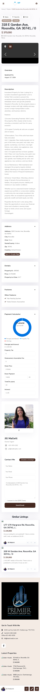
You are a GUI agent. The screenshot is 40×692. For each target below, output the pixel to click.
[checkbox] (5, 500)
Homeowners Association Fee (14, 358)
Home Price (8, 366)
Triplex (8, 9)
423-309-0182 (13, 445)
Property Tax (9, 350)
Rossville (32, 36)
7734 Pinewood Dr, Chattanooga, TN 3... (20, 667)
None (3, 38)
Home (3, 9)
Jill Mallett (11, 438)
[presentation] (5, 55)
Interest (7, 389)
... (24, 536)
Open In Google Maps (12, 254)
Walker (17, 243)
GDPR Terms (22, 501)
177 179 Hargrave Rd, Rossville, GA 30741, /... (19, 526)
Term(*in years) (10, 382)
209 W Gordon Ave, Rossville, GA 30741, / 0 (20, 552)
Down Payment (10, 374)
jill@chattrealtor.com (14, 449)
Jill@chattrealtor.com (11, 638)
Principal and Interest (12, 344)
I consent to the (16, 500)
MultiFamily (6, 21)
